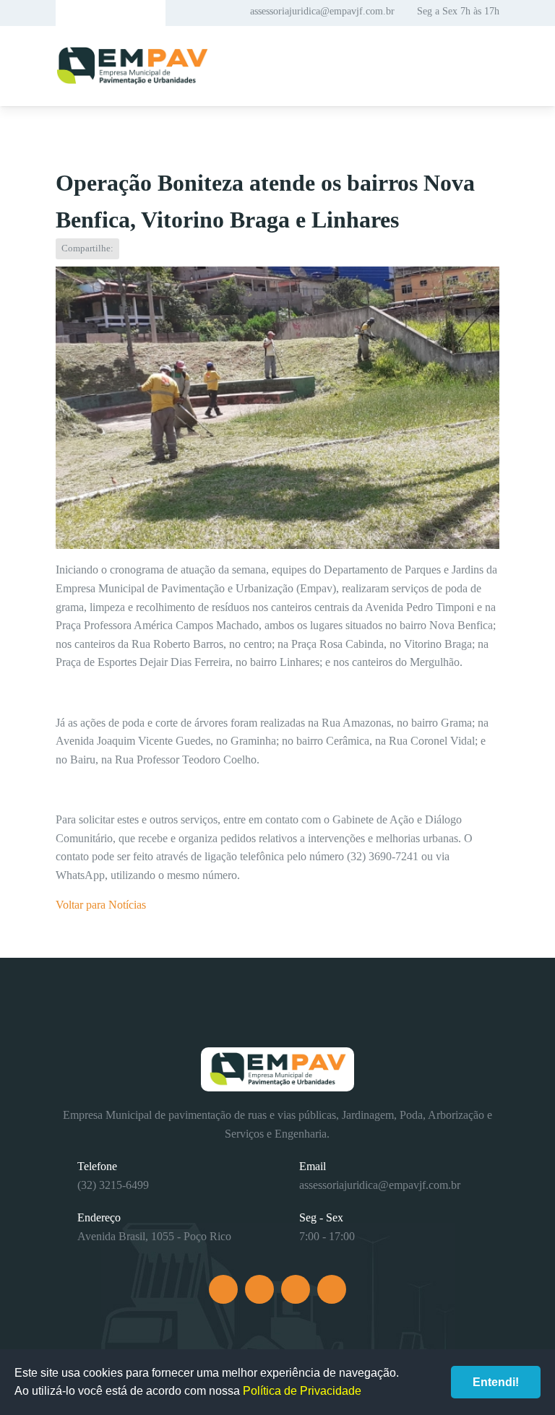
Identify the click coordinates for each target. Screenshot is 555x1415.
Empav (132, 66)
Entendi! (496, 1382)
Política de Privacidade (302, 1391)
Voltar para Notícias (101, 905)
